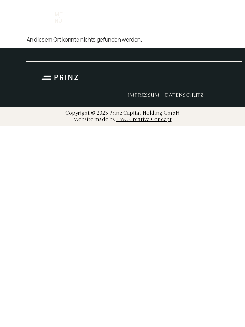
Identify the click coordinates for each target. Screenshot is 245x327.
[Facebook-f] (154, 79)
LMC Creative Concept (144, 119)
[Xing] (197, 79)
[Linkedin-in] (182, 79)
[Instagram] (168, 79)
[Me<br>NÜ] (47, 17)
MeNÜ (59, 17)
